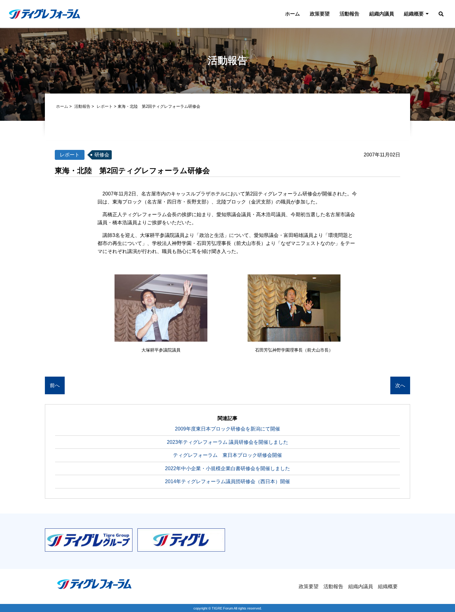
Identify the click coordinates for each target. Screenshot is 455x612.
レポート (105, 106)
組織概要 (414, 13)
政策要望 (320, 13)
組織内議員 (381, 13)
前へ (55, 385)
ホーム (292, 13)
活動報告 (349, 13)
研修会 (101, 154)
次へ (400, 385)
